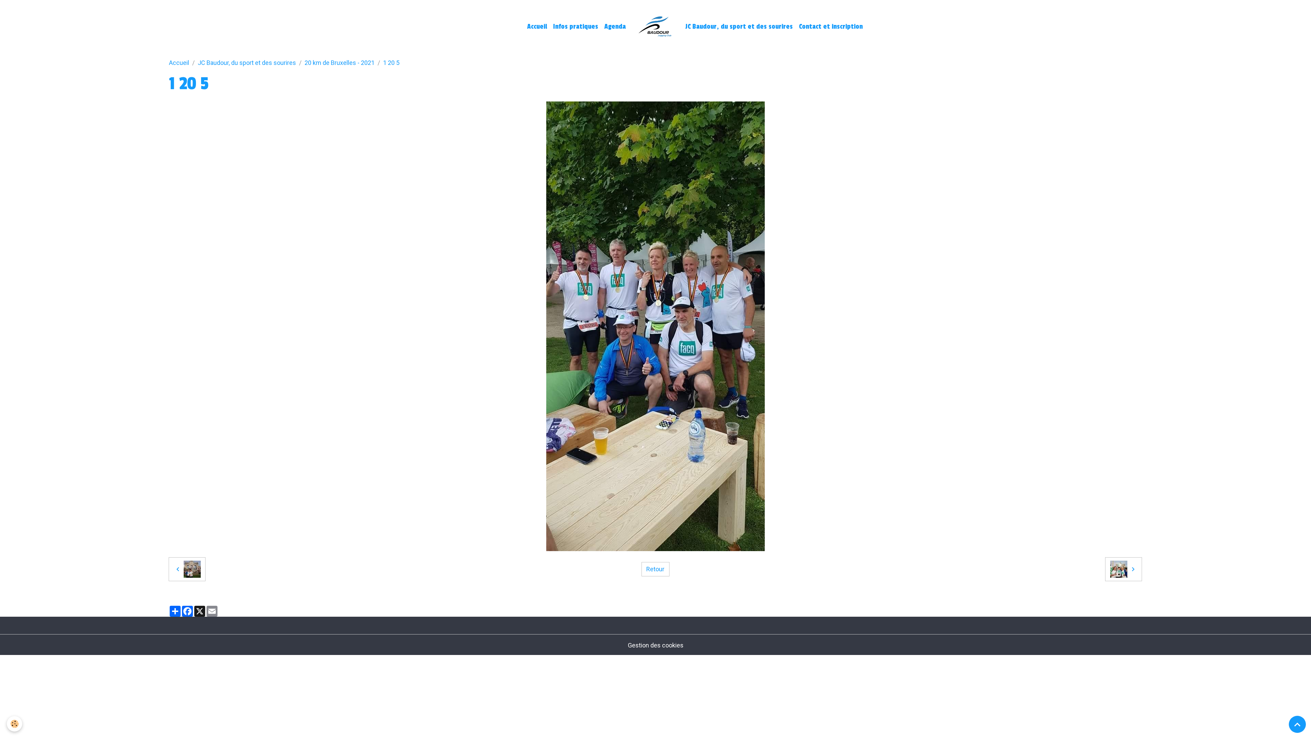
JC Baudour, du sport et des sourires (739, 27)
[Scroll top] (1297, 724)
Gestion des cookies (655, 645)
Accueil (537, 27)
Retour (655, 569)
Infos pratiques (575, 27)
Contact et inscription (831, 27)
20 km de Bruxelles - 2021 (340, 62)
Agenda (615, 27)
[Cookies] (14, 724)
